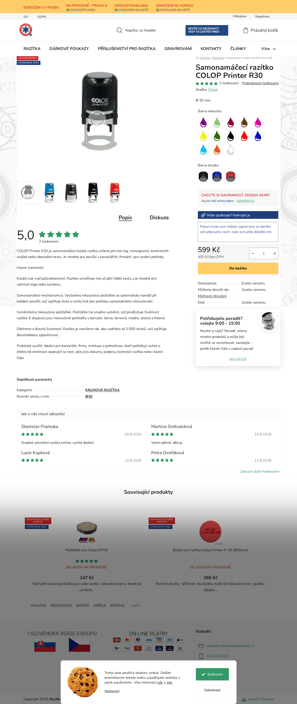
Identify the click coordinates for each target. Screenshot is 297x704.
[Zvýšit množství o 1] (274, 253)
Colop (212, 89)
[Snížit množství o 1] (253, 253)
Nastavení (112, 691)
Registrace (262, 16)
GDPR (42, 17)
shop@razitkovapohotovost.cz (230, 645)
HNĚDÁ (99, 605)
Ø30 (89, 396)
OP (26, 17)
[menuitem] (32, 48)
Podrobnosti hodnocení (260, 83)
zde (160, 682)
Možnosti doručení (212, 296)
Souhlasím (215, 674)
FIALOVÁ (38, 605)
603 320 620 (238, 359)
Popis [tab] (125, 217)
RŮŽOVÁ (117, 605)
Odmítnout (212, 690)
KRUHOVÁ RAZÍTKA (102, 390)
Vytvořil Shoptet (261, 699)
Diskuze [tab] (159, 217)
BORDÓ (82, 605)
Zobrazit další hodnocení (259, 471)
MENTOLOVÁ (61, 605)
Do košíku (238, 268)
